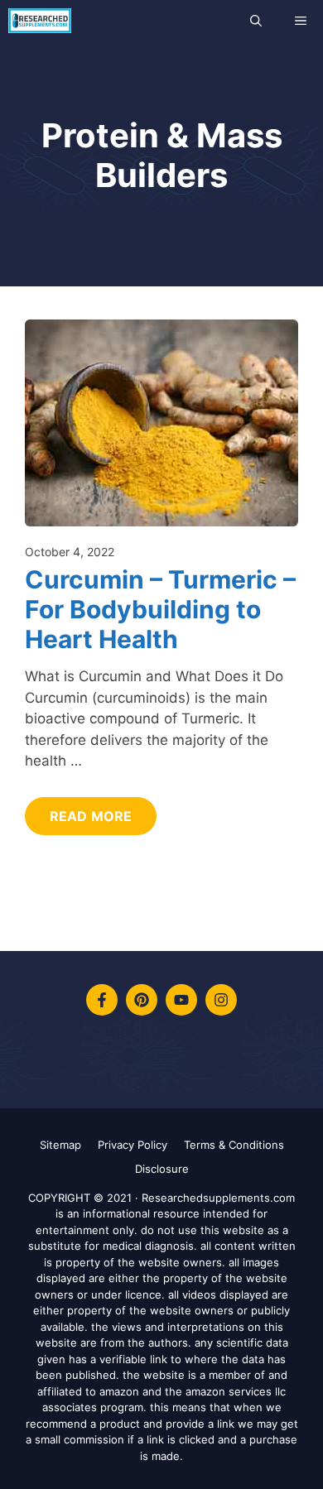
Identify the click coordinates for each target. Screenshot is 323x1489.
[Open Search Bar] (256, 20)
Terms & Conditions (234, 1144)
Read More (91, 816)
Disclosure (162, 1168)
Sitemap (60, 1144)
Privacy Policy (132, 1144)
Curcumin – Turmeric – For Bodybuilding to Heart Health (160, 609)
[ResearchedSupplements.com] (39, 20)
